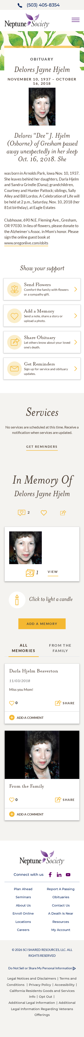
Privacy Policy (40, 985)
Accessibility (65, 985)
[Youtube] (68, 874)
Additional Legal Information (32, 1003)
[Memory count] (21, 512)
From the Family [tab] (60, 648)
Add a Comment (30, 718)
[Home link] (27, 20)
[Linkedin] (59, 874)
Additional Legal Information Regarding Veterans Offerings (43, 1009)
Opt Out (45, 997)
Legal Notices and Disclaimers (31, 978)
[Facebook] (50, 874)
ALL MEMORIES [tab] (23, 648)
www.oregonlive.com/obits (26, 243)
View (53, 572)
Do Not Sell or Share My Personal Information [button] (40, 968)
